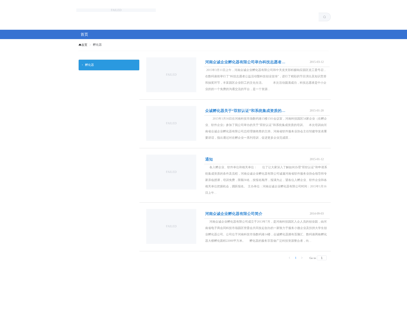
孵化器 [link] (97, 44)
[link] (82, 45)
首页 (84, 34)
